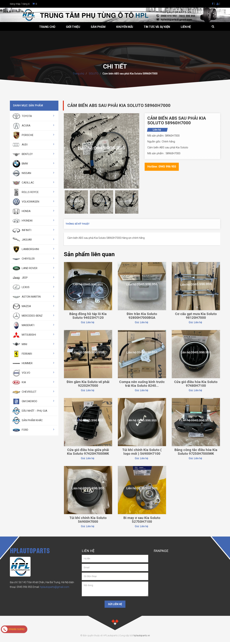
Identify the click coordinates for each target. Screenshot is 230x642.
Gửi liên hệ (115, 604)
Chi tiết (88, 270)
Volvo (25, 372)
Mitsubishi (28, 334)
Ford (24, 429)
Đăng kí (26, 4)
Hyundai (27, 220)
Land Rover (29, 268)
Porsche (27, 135)
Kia (23, 382)
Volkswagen (30, 201)
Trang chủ (47, 27)
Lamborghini (30, 249)
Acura (25, 125)
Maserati (27, 325)
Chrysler (28, 258)
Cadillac (27, 182)
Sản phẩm (98, 27)
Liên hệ (186, 27)
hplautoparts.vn (142, 635)
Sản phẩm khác (32, 420)
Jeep (24, 277)
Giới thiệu (73, 27)
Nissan (26, 173)
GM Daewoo (29, 401)
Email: (51, 586)
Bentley (27, 154)
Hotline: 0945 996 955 (161, 166)
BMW (24, 163)
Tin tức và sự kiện (157, 27)
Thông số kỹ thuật (77, 223)
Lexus (25, 287)
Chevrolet (28, 391)
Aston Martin (31, 296)
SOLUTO (93, 73)
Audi (24, 144)
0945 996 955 (24, 586)
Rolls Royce (30, 192)
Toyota (26, 116)
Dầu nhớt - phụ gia (34, 410)
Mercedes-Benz (32, 315)
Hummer (27, 363)
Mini (24, 344)
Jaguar (26, 239)
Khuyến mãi (124, 27)
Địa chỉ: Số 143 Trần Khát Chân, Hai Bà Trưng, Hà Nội (39, 582)
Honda (26, 211)
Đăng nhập (15, 4)
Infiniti (26, 230)
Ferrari (26, 353)
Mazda (26, 306)
